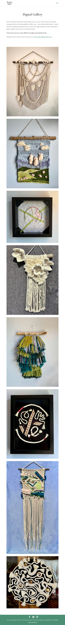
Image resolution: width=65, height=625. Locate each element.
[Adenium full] (32, 314)
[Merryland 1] (32, 188)
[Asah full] (32, 608)
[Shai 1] (32, 242)
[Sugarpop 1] (32, 458)
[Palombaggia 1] (32, 386)
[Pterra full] (32, 116)
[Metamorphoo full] (32, 553)
